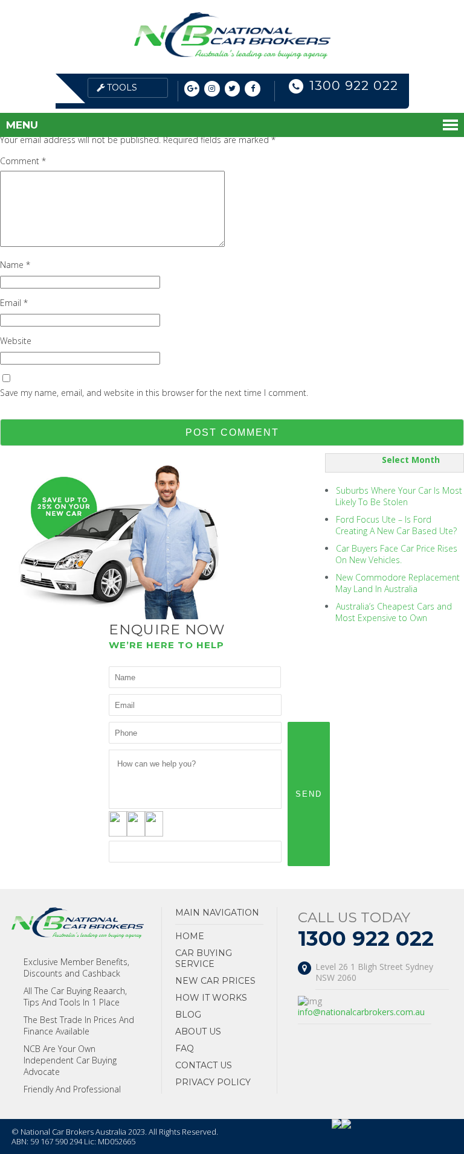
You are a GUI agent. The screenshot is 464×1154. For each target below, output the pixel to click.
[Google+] (192, 89)
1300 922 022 (353, 85)
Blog (188, 1014)
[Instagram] (212, 89)
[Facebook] (252, 89)
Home (189, 936)
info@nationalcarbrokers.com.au (361, 1012)
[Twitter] (232, 89)
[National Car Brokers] (232, 56)
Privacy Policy (213, 1082)
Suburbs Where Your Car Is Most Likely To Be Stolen (398, 496)
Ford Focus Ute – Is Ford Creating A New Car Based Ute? (396, 525)
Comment (23, 161)
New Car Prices (215, 980)
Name (15, 264)
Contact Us (203, 1065)
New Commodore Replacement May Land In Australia (397, 583)
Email (14, 302)
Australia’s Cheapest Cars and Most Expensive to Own (393, 612)
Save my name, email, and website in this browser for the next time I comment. (154, 392)
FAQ (184, 1048)
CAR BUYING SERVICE (203, 958)
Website (15, 340)
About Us (198, 1031)
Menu (22, 125)
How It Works (211, 997)
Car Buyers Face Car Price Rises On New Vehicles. (396, 554)
